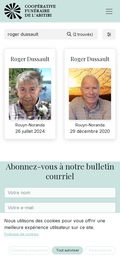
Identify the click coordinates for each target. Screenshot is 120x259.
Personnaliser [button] (100, 250)
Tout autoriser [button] (67, 250)
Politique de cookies (21, 234)
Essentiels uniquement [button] (29, 250)
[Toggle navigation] (109, 11)
